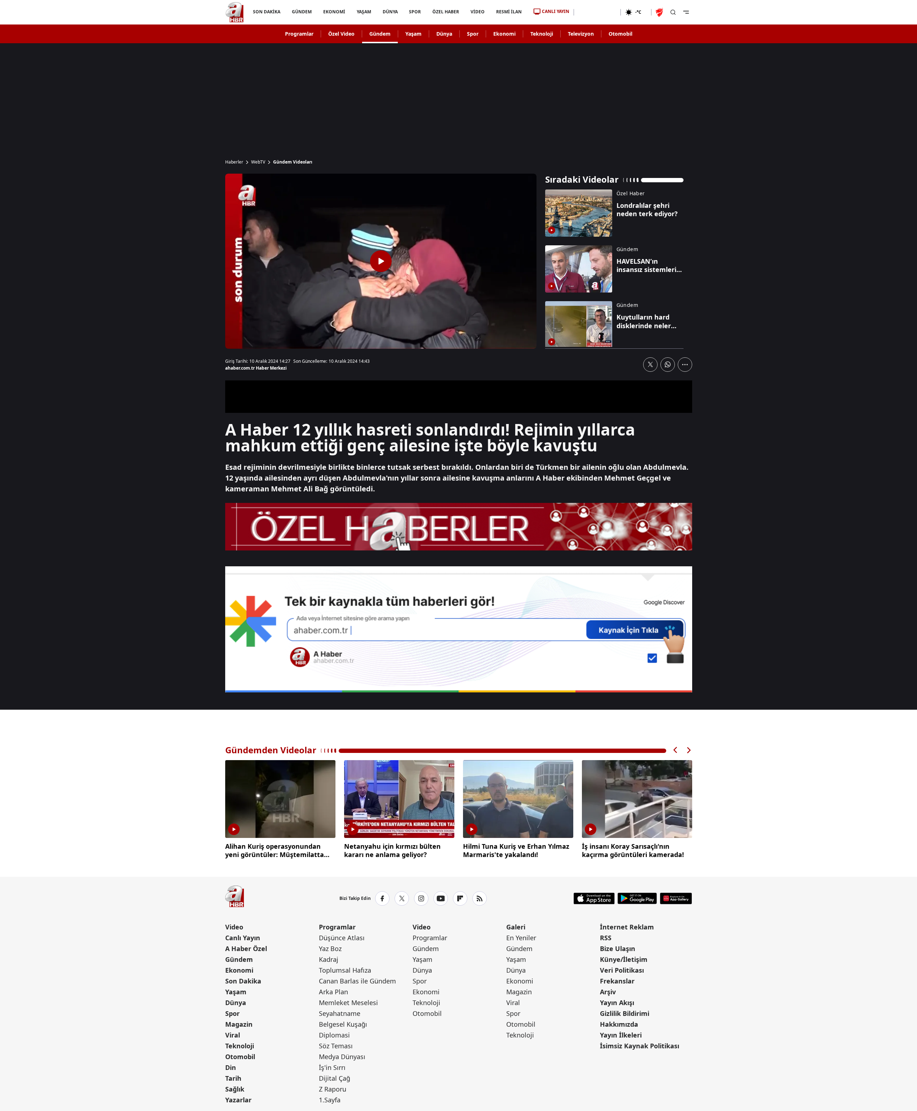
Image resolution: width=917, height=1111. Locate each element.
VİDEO (478, 12)
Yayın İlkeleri (621, 1035)
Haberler (234, 162)
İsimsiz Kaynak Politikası (639, 1045)
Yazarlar (238, 1100)
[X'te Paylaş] (650, 364)
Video (234, 927)
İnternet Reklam (627, 927)
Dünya (444, 33)
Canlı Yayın (242, 937)
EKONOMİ (334, 12)
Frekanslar (617, 981)
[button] (675, 750)
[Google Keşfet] (458, 629)
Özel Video (341, 33)
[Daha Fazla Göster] (685, 364)
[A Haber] (234, 12)
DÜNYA (389, 12)
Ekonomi (504, 33)
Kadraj (328, 959)
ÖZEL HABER (445, 12)
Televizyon (581, 33)
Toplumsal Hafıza (345, 970)
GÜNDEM (301, 12)
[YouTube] (440, 898)
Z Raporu (332, 1089)
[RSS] (479, 898)
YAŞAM (363, 12)
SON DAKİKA (266, 12)
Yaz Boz (330, 948)
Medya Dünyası (342, 1056)
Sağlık (234, 1089)
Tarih (233, 1078)
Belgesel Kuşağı (343, 1024)
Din (230, 1067)
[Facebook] (382, 898)
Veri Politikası (622, 970)
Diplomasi (334, 1035)
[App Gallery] (676, 898)
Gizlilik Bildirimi (624, 1013)
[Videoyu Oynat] (381, 261)
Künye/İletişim (623, 959)
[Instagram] (421, 898)
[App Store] (594, 898)
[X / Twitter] (402, 898)
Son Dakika (243, 981)
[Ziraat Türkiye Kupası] (660, 12)
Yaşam (413, 33)
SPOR (415, 12)
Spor (472, 33)
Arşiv (608, 991)
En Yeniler (521, 937)
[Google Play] (637, 898)
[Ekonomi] (597, 12)
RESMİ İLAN (509, 12)
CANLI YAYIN (555, 11)
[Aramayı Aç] (673, 12)
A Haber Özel (246, 948)
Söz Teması (336, 1045)
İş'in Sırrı (332, 1067)
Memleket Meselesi (348, 1002)
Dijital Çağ (334, 1078)
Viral (232, 1035)
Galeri (515, 927)
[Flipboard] (460, 898)
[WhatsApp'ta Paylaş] (667, 364)
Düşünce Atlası (342, 937)
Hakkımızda (619, 1024)
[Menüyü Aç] (686, 12)
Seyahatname (339, 1013)
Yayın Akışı (617, 1002)
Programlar (299, 33)
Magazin (239, 1024)
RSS (605, 937)
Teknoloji (541, 33)
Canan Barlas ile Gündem (357, 981)
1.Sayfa (329, 1100)
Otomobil (620, 33)
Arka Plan (333, 991)
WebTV (258, 162)
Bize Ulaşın (617, 948)
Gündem (380, 33)
